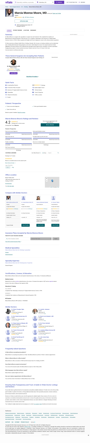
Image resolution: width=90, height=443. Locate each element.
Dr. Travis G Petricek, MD (17, 330)
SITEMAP (17, 422)
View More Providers (32, 76)
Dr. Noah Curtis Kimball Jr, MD (46, 316)
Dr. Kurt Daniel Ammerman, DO (19, 316)
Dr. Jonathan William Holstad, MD (47, 330)
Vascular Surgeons (65, 417)
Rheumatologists (51, 417)
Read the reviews (21, 112)
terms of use (27, 426)
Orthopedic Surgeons (69, 415)
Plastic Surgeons (25, 417)
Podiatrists (31, 417)
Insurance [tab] (33, 30)
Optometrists (61, 415)
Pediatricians (17, 417)
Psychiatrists (37, 417)
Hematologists (17, 415)
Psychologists (44, 417)
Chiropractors (34, 413)
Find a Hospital (18, 419)
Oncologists (47, 415)
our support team (38, 404)
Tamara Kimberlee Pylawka (42, 202)
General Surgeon (9, 254)
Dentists (40, 413)
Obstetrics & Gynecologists (38, 415)
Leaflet (51, 187)
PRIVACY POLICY (25, 422)
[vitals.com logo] (9, 2)
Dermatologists (46, 413)
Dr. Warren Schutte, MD (13, 66)
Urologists (58, 417)
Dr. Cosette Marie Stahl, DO (27, 202)
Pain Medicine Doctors (9, 417)
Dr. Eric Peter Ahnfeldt (44, 323)
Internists (23, 415)
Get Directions (8, 183)
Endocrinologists (65, 413)
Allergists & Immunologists (10, 413)
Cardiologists (28, 413)
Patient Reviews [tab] (17, 30)
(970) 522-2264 (10, 186)
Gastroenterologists (9, 415)
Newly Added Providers (9, 419)
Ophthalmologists (54, 415)
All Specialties (72, 417)
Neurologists (28, 415)
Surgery (7, 252)
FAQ (12, 422)
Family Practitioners (74, 413)
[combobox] (25, 2)
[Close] (88, 435)
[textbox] (25, 2)
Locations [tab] (26, 30)
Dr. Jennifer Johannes (44, 309)
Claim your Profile (57, 13)
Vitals (58, 187)
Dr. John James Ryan (44, 337)
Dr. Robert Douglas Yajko (17, 309)
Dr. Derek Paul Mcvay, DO (17, 337)
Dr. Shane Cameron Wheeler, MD (19, 323)
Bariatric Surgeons (20, 413)
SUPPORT (7, 422)
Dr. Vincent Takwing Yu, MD (57, 202)
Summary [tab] (9, 30)
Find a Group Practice (27, 419)
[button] (52, 180)
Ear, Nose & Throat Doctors (55, 413)
